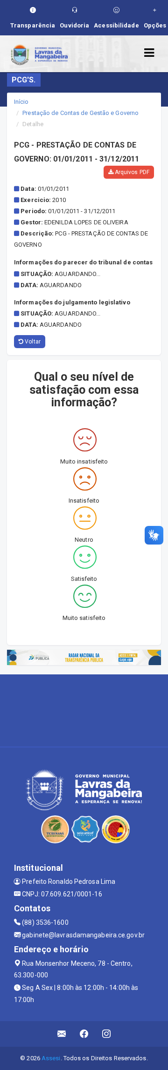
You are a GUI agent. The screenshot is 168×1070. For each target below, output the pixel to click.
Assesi (51, 1058)
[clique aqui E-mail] (62, 1034)
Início (21, 101)
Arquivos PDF (131, 172)
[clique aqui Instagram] (106, 1034)
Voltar (32, 341)
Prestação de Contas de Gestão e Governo (80, 112)
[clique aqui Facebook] (84, 1034)
